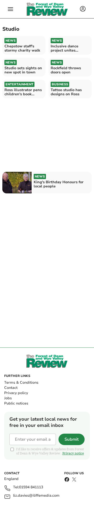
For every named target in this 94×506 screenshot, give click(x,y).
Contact (10, 387)
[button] (10, 9)
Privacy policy (16, 392)
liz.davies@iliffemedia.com (36, 496)
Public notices (16, 403)
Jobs (8, 398)
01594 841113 (31, 487)
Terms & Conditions (21, 382)
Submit (71, 439)
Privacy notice (73, 453)
